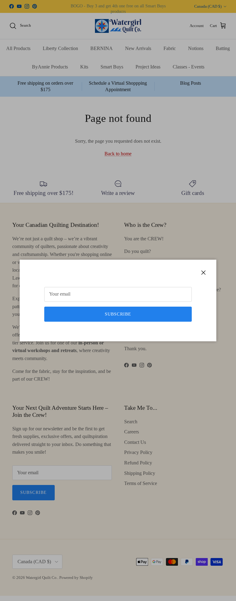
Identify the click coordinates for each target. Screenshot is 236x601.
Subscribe (118, 314)
